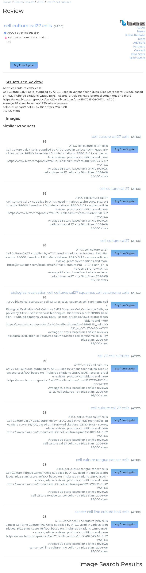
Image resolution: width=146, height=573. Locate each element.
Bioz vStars (137, 58)
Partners (139, 46)
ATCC (58, 26)
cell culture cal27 (114, 241)
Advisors (139, 42)
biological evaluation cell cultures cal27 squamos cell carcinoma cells (70, 292)
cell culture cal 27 (114, 189)
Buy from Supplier (24, 65)
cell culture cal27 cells (110, 137)
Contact (139, 50)
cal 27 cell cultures (113, 356)
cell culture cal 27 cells (110, 408)
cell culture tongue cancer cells (102, 460)
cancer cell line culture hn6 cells (102, 512)
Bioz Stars (138, 54)
